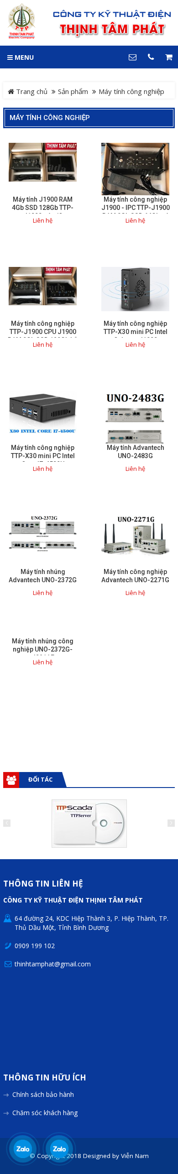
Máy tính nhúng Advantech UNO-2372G (43, 576)
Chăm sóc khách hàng (45, 1112)
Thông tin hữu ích (44, 1078)
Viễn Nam (135, 1156)
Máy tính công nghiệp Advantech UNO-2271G (135, 576)
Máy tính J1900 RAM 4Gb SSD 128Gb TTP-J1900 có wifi (42, 207)
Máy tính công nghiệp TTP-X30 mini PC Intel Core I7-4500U (43, 456)
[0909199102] (23, 1149)
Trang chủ (30, 91)
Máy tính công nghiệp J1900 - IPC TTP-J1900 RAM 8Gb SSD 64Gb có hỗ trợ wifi (135, 212)
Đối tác (40, 779)
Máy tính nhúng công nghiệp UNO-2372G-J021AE (42, 649)
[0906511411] (59, 1149)
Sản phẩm (73, 91)
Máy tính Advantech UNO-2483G (135, 451)
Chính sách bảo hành (43, 1094)
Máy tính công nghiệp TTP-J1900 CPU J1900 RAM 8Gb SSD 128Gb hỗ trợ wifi (43, 336)
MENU (23, 57)
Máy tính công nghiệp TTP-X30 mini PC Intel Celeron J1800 (136, 332)
